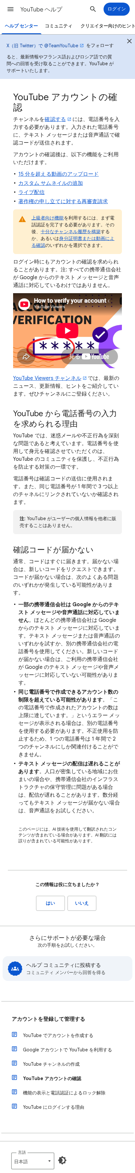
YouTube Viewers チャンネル (47, 378)
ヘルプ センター (21, 26)
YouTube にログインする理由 (53, 1107)
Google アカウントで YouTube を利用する (67, 1050)
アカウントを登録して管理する (48, 1019)
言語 (22, 1152)
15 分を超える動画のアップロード (58, 174)
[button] (10, 9)
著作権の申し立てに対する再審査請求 (63, 201)
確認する (55, 119)
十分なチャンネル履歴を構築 (71, 231)
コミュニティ (58, 26)
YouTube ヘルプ (41, 9)
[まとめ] (129, 42)
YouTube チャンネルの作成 (51, 1064)
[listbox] (32, 1160)
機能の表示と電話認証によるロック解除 (64, 1093)
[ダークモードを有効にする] (62, 1160)
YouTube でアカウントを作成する (58, 1035)
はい (50, 903)
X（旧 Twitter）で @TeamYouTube (42, 46)
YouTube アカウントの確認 (52, 1078)
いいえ (82, 903)
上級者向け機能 (47, 218)
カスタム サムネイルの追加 (50, 183)
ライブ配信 (31, 192)
